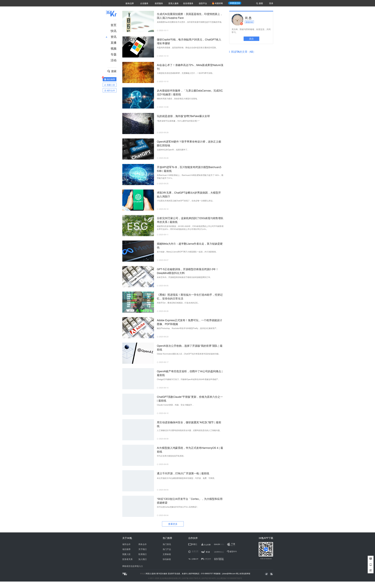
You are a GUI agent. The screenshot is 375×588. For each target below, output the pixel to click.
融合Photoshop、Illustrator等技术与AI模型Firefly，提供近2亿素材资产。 (187, 328)
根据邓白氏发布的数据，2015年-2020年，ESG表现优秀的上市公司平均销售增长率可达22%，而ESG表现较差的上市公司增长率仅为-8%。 (190, 227)
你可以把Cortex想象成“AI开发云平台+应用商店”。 (178, 506)
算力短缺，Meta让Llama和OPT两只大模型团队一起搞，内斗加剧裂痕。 (187, 251)
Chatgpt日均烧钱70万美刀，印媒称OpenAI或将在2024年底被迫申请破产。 (188, 379)
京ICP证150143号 (208, 578)
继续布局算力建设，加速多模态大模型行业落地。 (178, 98)
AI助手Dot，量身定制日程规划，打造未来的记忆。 (178, 302)
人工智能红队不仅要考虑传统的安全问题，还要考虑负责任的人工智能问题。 (189, 430)
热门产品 (167, 549)
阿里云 (148, 573)
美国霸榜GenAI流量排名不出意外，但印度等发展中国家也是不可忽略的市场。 (190, 22)
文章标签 (167, 554)
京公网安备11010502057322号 (229, 578)
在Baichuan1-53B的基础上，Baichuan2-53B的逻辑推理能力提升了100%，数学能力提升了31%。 (190, 176)
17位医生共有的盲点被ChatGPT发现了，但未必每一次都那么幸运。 (185, 200)
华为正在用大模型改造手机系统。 (171, 455)
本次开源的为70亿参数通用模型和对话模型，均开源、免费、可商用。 (186, 478)
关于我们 (142, 549)
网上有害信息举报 (243, 573)
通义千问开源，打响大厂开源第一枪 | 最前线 (183, 473)
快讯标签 (167, 559)
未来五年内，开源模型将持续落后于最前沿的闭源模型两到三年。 (184, 277)
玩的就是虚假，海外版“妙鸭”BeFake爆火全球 (183, 116)
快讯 (113, 31)
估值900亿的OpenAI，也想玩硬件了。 (173, 149)
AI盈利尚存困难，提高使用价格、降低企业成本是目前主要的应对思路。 (187, 47)
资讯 (113, 37)
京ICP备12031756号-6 (191, 578)
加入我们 (142, 559)
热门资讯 (167, 544)
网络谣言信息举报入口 (132, 566)
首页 (113, 25)
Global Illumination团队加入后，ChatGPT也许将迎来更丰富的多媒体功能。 (188, 353)
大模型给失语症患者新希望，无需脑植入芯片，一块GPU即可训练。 (185, 73)
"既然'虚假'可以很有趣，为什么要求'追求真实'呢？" (178, 120)
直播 (113, 42)
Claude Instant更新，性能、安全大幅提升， (175, 404)
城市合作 (126, 544)
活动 (113, 60)
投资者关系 (127, 559)
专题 (113, 54)
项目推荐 (126, 549)
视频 (113, 48)
